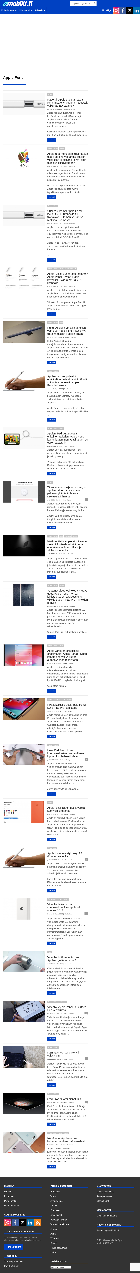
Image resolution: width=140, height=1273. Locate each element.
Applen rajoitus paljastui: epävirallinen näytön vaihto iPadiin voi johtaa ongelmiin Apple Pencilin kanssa (67, 381)
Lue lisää (52, 140)
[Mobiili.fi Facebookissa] (122, 10)
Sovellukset (56, 1215)
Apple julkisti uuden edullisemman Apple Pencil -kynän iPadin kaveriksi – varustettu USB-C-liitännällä (67, 278)
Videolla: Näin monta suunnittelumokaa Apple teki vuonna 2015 (64, 907)
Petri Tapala (68, 389)
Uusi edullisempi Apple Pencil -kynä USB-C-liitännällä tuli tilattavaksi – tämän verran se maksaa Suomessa (65, 215)
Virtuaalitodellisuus (59, 1224)
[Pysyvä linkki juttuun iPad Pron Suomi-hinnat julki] (24, 1103)
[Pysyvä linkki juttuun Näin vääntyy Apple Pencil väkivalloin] (24, 1057)
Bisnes (53, 1243)
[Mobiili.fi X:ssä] (129, 10)
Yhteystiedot (103, 1201)
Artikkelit (39, 10)
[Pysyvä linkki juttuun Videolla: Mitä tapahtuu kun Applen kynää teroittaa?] (24, 961)
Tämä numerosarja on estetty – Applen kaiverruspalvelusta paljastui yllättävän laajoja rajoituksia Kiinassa (66, 492)
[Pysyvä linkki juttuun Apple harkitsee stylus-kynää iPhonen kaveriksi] (24, 857)
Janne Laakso (68, 964)
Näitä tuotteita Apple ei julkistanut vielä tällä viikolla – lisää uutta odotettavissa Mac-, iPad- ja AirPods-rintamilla (67, 546)
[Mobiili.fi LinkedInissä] (136, 10)
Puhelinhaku (10, 1201)
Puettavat (68, 536)
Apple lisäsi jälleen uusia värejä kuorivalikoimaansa (66, 809)
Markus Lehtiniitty (69, 109)
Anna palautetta (104, 1196)
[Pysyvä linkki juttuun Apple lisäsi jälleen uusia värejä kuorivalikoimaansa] (24, 812)
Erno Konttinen (67, 711)
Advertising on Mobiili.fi (108, 1230)
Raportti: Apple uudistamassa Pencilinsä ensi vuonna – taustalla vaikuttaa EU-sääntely (67, 102)
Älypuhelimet (52, 848)
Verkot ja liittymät (58, 1220)
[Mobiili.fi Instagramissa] (116, 10)
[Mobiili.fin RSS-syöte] (37, 1223)
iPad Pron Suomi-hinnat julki (64, 1099)
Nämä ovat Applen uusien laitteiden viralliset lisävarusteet (66, 1140)
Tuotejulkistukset (70, 268)
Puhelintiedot (8, 10)
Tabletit (61, 148)
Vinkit (53, 1196)
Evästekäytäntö (11, 1266)
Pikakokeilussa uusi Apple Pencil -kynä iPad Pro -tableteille (67, 706)
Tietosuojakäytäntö (13, 1261)
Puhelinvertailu (11, 1206)
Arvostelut (57, 699)
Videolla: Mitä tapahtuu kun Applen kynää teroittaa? (63, 959)
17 (86, 913)
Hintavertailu (25, 10)
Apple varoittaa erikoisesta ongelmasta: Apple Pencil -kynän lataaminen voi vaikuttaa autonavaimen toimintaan (67, 655)
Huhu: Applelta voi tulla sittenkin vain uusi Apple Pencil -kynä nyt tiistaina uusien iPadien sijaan (66, 330)
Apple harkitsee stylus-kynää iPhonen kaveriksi (64, 855)
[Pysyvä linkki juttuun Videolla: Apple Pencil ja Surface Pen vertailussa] (24, 1011)
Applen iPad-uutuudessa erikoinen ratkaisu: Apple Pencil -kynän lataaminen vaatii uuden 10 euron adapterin (67, 438)
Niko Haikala (68, 914)
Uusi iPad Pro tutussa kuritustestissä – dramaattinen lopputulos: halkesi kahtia (65, 753)
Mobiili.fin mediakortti (107, 1216)
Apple (50, 94)
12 (86, 1013)
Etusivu (7, 1191)
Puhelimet (9, 1196)
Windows (63, 1002)
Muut (55, 206)
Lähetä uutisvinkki (105, 1191)
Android (54, 1229)
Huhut (56, 148)
